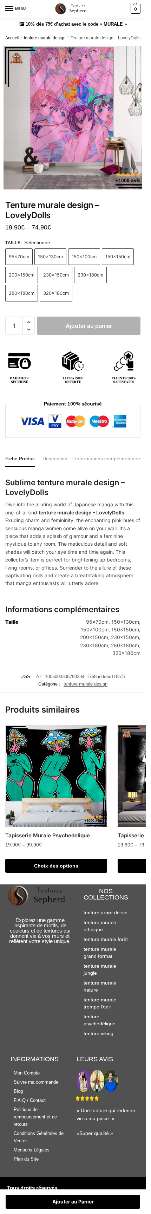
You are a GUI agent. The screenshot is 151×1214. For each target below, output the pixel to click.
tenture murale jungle (100, 969)
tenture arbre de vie (105, 912)
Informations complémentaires (109, 458)
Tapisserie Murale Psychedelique (47, 835)
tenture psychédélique (100, 1020)
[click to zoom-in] (75, 118)
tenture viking (98, 1033)
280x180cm (21, 293)
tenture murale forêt (106, 939)
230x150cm (56, 275)
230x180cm (90, 275)
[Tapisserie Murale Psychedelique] (56, 776)
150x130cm (50, 256)
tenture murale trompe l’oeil (100, 1003)
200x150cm (21, 275)
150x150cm (117, 256)
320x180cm (56, 293)
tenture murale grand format (100, 952)
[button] (28, 322)
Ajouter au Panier (73, 1202)
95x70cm (19, 256)
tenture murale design (45, 37)
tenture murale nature (100, 986)
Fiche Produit (20, 458)
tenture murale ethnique (100, 926)
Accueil (12, 37)
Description (54, 458)
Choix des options (56, 866)
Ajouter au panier (89, 325)
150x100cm (84, 256)
